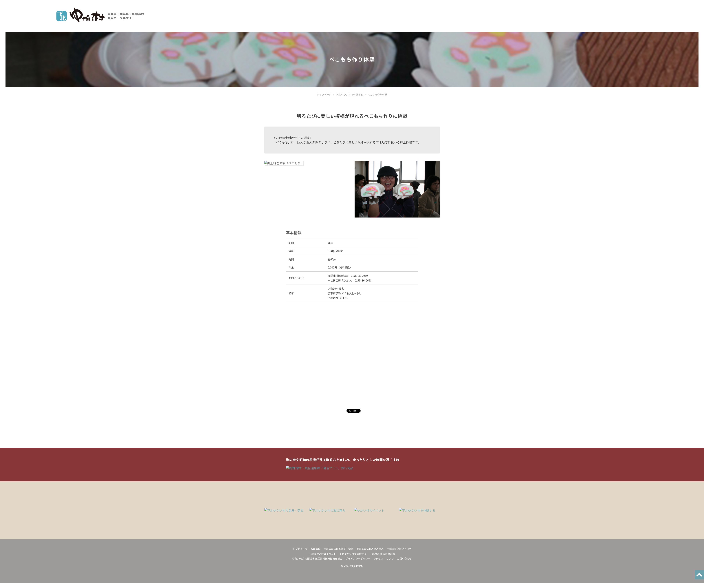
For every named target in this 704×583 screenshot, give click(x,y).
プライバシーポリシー (358, 558)
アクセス (378, 558)
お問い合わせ (404, 558)
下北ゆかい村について (399, 549)
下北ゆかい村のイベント (322, 553)
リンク (390, 558)
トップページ (299, 549)
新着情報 (315, 549)
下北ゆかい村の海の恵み (370, 549)
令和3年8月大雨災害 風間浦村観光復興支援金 (317, 558)
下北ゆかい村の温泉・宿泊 (338, 549)
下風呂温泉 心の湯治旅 (382, 553)
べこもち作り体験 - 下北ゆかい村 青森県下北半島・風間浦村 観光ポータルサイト (100, 15)
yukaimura (356, 565)
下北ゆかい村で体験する (352, 553)
